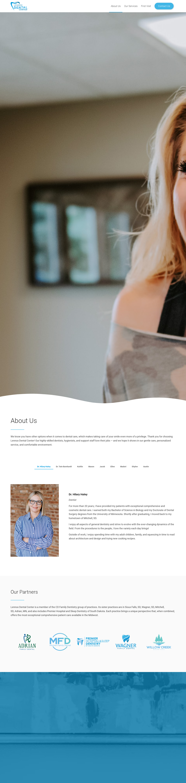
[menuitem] (115, 6)
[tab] (43, 467)
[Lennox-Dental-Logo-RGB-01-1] (93, 6)
